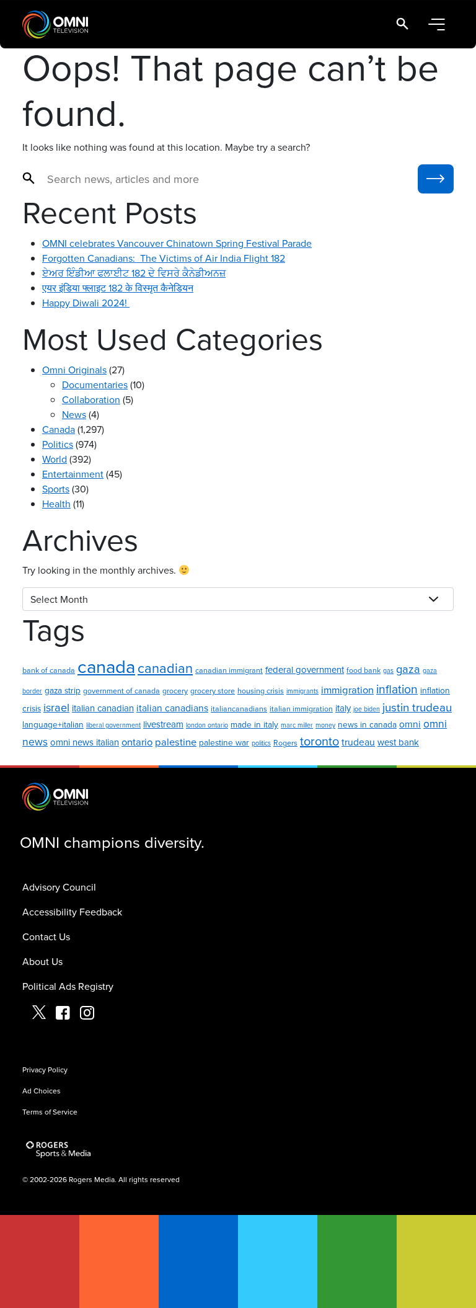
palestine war (224, 742)
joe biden (366, 708)
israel (56, 707)
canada (106, 666)
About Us (42, 961)
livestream (163, 724)
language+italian (53, 724)
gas (388, 670)
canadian (165, 667)
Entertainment (73, 474)
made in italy (254, 724)
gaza (408, 669)
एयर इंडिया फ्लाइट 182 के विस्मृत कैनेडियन (117, 288)
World (54, 459)
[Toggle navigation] (436, 24)
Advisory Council (59, 887)
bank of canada (48, 670)
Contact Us (46, 936)
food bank (363, 670)
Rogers (285, 742)
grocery (175, 690)
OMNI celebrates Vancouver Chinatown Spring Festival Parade (177, 243)
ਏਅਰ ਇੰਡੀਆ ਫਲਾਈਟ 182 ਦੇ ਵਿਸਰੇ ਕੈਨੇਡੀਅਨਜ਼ (134, 273)
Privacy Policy (45, 1069)
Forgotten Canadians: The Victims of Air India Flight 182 (163, 258)
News (74, 414)
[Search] (402, 24)
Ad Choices (41, 1090)
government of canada (121, 690)
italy (343, 707)
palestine (175, 741)
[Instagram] (87, 1014)
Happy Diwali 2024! (86, 302)
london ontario (207, 724)
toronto (319, 741)
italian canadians (172, 707)
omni (410, 724)
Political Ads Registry (67, 986)
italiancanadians (239, 708)
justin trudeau (417, 707)
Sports (55, 489)
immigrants (302, 690)
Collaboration (91, 399)
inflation (397, 688)
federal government (304, 669)
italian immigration (301, 708)
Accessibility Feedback (72, 912)
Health (56, 503)
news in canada (367, 724)
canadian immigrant (229, 670)
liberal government (113, 724)
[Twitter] (39, 1014)
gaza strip (63, 690)
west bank (398, 742)
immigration (347, 689)
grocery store (212, 690)
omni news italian (84, 742)
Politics (57, 444)
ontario (136, 741)
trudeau (358, 742)
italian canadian (103, 707)
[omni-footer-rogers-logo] (59, 1149)
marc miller (297, 724)
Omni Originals (74, 369)
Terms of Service (49, 1111)
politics (261, 742)
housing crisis (260, 690)
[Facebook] (63, 1014)
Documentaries (95, 384)
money (325, 724)
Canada (58, 429)
